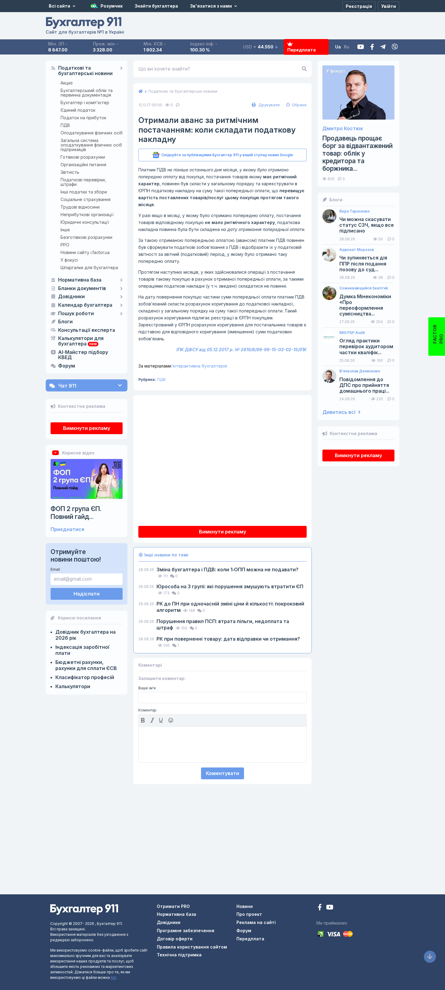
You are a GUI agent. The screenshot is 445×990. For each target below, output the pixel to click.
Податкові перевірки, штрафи (83, 182)
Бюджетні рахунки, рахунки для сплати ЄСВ (86, 665)
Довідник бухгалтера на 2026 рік (85, 635)
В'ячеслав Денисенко (359, 371)
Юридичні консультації (85, 222)
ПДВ (65, 125)
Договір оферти (175, 938)
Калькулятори (72, 686)
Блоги (65, 322)
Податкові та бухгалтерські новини (85, 70)
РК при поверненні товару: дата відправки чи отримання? (228, 639)
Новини (244, 906)
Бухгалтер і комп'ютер (85, 102)
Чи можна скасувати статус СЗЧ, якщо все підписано (366, 225)
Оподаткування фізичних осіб (92, 132)
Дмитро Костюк (342, 128)
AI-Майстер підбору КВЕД (83, 355)
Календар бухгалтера (85, 305)
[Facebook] (372, 47)
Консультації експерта (86, 330)
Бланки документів (82, 288)
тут (113, 977)
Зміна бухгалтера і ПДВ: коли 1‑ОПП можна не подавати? (227, 569)
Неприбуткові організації (87, 214)
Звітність (70, 172)
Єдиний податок (78, 110)
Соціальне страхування (85, 199)
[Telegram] (383, 47)
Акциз (67, 82)
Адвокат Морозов (356, 250)
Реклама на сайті (256, 922)
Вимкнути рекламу (86, 428)
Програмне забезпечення (185, 930)
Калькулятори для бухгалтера (81, 341)
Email (55, 569)
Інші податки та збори (84, 191)
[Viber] (394, 47)
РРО (65, 244)
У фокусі (69, 259)
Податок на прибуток (83, 117)
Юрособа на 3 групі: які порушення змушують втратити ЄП (230, 586)
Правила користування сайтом (192, 946)
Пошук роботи (76, 313)
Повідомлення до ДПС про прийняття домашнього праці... (364, 385)
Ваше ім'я (147, 688)
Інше (65, 229)
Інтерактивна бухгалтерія (182, 365)
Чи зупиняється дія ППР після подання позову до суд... (363, 263)
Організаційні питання (83, 164)
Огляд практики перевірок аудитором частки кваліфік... (366, 346)
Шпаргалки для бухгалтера (89, 267)
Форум (66, 366)
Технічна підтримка (179, 954)
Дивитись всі (339, 412)
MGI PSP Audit (352, 333)
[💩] (171, 720)
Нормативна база (79, 280)
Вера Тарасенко (354, 211)
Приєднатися (67, 529)
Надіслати (87, 594)
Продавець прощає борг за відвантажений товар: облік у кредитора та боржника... (357, 153)
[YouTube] (330, 907)
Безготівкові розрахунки (86, 237)
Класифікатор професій (84, 677)
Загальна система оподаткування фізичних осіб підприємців (91, 145)
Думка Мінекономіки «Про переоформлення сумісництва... (365, 305)
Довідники (71, 296)
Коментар (147, 710)
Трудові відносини (80, 207)
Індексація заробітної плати (82, 650)
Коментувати (222, 773)
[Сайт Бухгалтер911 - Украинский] (84, 909)
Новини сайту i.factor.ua (85, 252)
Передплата (301, 49)
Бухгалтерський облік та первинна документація (87, 92)
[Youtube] (361, 47)
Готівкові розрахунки (83, 157)
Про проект (249, 914)
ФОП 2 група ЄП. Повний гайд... (76, 512)
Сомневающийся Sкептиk (363, 288)
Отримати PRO (173, 906)
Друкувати (268, 104)
